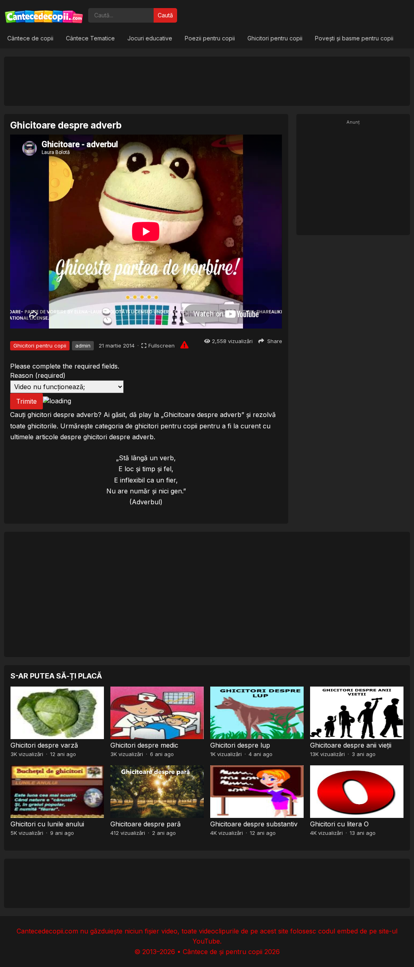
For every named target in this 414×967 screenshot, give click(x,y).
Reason (37, 375)
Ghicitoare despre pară (145, 824)
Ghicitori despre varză (44, 745)
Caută (165, 15)
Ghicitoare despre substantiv (254, 824)
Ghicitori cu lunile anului (47, 824)
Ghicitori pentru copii (274, 38)
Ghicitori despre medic (144, 745)
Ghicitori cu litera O (339, 824)
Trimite (26, 401)
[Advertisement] (207, 81)
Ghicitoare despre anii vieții (350, 745)
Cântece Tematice (90, 38)
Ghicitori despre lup (240, 745)
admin (83, 345)
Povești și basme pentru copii (354, 38)
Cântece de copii (30, 38)
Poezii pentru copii (210, 38)
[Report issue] (184, 345)
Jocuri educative (149, 38)
